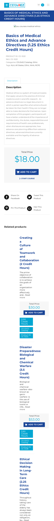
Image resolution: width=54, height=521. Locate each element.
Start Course (28, 178)
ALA (13, 65)
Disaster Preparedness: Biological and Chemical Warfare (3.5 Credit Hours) (30, 362)
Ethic (35, 62)
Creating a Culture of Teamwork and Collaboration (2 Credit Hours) (29, 252)
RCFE (37, 65)
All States (19, 65)
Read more (25, 296)
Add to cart (28, 172)
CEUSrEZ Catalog (24, 62)
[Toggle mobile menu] (48, 4)
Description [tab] (12, 81)
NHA (32, 65)
